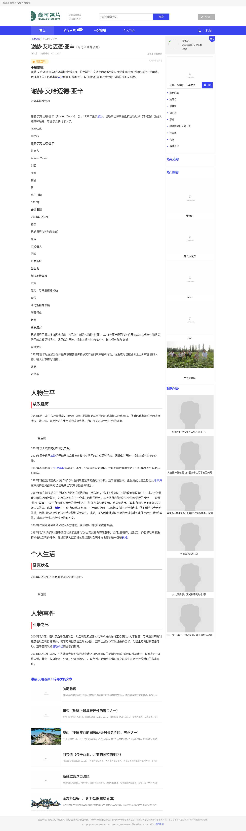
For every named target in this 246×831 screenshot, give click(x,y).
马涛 (172, 139)
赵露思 (173, 133)
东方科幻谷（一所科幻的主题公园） (89, 798)
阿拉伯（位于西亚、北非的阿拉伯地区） (93, 754)
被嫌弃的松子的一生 (180, 126)
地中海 (158, 480)
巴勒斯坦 (59, 468)
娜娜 (172, 119)
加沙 (100, 116)
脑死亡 (173, 99)
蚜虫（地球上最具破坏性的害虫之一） (91, 711)
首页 (42, 30)
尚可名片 (36, 39)
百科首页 (47, 39)
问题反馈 (160, 824)
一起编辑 (100, 30)
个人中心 (129, 30)
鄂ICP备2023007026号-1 (143, 824)
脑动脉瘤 (69, 689)
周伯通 (173, 112)
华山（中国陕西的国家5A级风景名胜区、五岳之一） (102, 733)
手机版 (207, 30)
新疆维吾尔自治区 (76, 776)
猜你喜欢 (70, 30)
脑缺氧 (173, 106)
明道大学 (174, 146)
